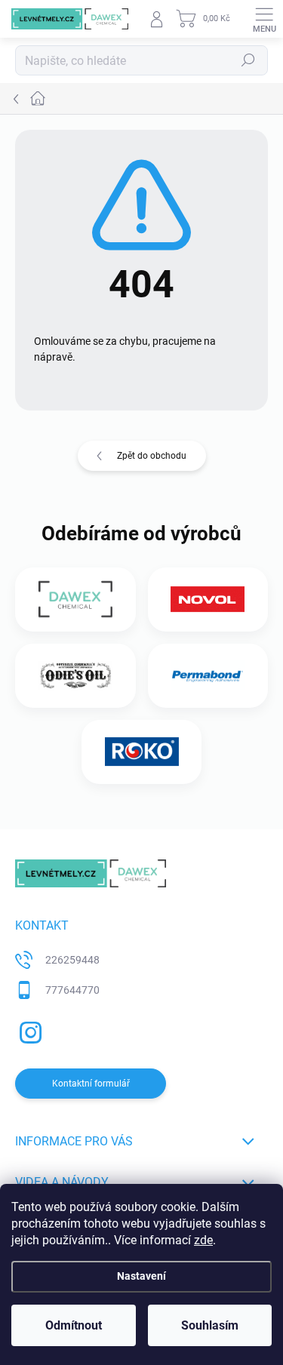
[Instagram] (28, 1029)
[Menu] (264, 19)
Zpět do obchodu (151, 455)
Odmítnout (73, 1325)
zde (203, 1240)
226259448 (72, 960)
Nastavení (141, 1276)
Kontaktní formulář (91, 1083)
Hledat (248, 60)
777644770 (72, 990)
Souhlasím (209, 1325)
